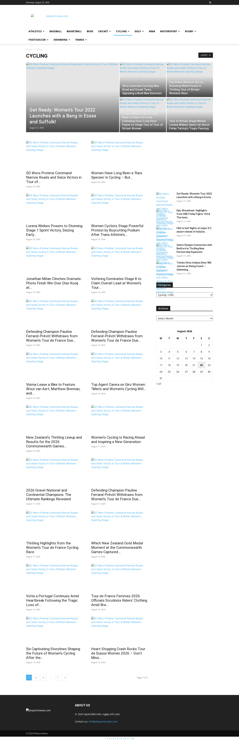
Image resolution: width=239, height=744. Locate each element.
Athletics (35, 31)
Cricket (103, 31)
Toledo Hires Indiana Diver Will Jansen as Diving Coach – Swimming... (194, 266)
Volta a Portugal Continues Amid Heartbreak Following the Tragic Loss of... (52, 600)
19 (177, 365)
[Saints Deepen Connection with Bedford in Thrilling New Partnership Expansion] (165, 259)
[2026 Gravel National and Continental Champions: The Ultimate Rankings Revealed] (54, 472)
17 (161, 365)
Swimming (60, 39)
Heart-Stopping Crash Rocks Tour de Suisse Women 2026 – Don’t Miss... (118, 653)
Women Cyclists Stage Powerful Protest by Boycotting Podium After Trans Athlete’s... (117, 230)
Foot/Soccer (37, 39)
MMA (152, 31)
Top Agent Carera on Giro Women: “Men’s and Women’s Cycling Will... (118, 386)
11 (169, 358)
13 (186, 358)
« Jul (158, 383)
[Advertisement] (149, 18)
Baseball (56, 31)
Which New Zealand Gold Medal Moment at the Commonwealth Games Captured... (117, 547)
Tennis (79, 39)
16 (209, 358)
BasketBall (74, 31)
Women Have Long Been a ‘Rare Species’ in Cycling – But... (116, 175)
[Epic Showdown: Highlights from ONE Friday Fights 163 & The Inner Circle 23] (165, 225)
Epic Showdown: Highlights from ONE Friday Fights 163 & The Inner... (193, 214)
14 (193, 358)
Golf (138, 31)
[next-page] (65, 677)
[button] (210, 2)
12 (177, 358)
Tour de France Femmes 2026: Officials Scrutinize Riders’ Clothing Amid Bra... (119, 600)
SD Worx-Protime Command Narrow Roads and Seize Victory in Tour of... (54, 177)
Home (29, 49)
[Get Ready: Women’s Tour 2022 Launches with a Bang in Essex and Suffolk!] (72, 95)
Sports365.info (92, 714)
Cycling (121, 31)
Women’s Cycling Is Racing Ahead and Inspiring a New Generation (118, 439)
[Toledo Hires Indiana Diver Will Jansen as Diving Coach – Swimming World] (165, 277)
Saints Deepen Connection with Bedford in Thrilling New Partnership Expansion (194, 248)
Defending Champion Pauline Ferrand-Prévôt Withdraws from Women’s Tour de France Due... (52, 336)
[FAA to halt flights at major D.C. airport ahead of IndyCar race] (165, 242)
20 (186, 365)
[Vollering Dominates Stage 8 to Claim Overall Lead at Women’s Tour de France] (119, 260)
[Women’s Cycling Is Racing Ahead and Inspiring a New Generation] (119, 419)
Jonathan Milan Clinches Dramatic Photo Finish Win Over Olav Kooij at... (53, 283)
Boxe (90, 31)
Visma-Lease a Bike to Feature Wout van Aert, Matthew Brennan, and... (53, 388)
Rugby (189, 31)
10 (161, 358)
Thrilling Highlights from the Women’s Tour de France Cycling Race (52, 547)
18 (169, 365)
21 (193, 365)
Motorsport (168, 31)
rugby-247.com (111, 714)
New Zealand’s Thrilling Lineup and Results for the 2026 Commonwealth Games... (54, 441)
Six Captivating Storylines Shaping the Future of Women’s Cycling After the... (53, 653)
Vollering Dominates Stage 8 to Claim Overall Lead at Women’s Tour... (116, 283)
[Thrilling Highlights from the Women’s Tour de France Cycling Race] (54, 525)
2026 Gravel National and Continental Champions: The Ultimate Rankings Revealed (48, 494)
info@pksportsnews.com (103, 721)
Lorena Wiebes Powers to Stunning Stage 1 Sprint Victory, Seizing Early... (54, 230)
